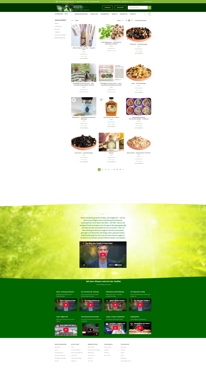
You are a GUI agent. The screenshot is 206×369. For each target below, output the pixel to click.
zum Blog (107, 7)
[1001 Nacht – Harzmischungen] (138, 33)
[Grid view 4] (132, 20)
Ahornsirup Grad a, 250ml (111, 117)
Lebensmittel (58, 26)
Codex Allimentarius (126, 361)
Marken (57, 23)
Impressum (74, 355)
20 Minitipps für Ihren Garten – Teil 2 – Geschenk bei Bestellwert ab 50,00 (111, 84)
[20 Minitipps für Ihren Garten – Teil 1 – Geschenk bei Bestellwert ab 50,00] (83, 72)
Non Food (57, 29)
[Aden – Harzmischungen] (138, 72)
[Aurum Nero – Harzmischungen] (83, 142)
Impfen (122, 352)
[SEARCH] (149, 7)
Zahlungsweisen (59, 352)
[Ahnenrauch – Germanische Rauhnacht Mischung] (83, 106)
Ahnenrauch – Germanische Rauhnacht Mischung (83, 118)
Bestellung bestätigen (60, 358)
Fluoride (123, 350)
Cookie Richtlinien (75, 350)
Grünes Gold (91, 355)
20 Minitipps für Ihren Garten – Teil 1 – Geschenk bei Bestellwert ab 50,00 (84, 84)
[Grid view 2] (126, 20)
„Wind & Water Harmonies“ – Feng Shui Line (83, 48)
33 (120, 169)
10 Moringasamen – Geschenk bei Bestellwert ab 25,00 (111, 43)
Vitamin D (106, 352)
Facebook (90, 358)
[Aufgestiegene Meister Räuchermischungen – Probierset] (138, 106)
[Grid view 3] (129, 20)
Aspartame (123, 347)
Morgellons (123, 358)
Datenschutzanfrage (76, 358)
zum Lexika (120, 7)
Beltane (111, 153)
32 (117, 169)
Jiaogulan (106, 350)
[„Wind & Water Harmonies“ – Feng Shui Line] (83, 35)
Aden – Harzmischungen (139, 83)
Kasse (56, 350)
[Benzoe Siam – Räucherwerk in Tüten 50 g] (138, 142)
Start (72, 20)
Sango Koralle (107, 347)
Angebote (57, 32)
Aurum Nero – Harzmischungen (84, 153)
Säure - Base (107, 355)
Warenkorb (57, 347)
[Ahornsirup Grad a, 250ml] (111, 106)
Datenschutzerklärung (77, 352)
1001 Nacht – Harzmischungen (138, 44)
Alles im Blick (91, 347)
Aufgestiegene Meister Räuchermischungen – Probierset (139, 118)
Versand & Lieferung (60, 355)
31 (114, 169)
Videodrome (91, 352)
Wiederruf (73, 361)
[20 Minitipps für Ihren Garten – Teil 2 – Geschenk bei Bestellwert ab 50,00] (111, 72)
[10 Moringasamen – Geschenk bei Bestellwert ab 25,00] (111, 32)
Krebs (122, 355)
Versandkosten (84, 58)
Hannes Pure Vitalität (60, 35)
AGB (72, 347)
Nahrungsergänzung (60, 37)
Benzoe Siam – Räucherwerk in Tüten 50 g (138, 153)
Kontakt (57, 361)
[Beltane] (111, 142)
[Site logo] (72, 7)
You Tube (90, 361)
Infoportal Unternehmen (94, 350)
